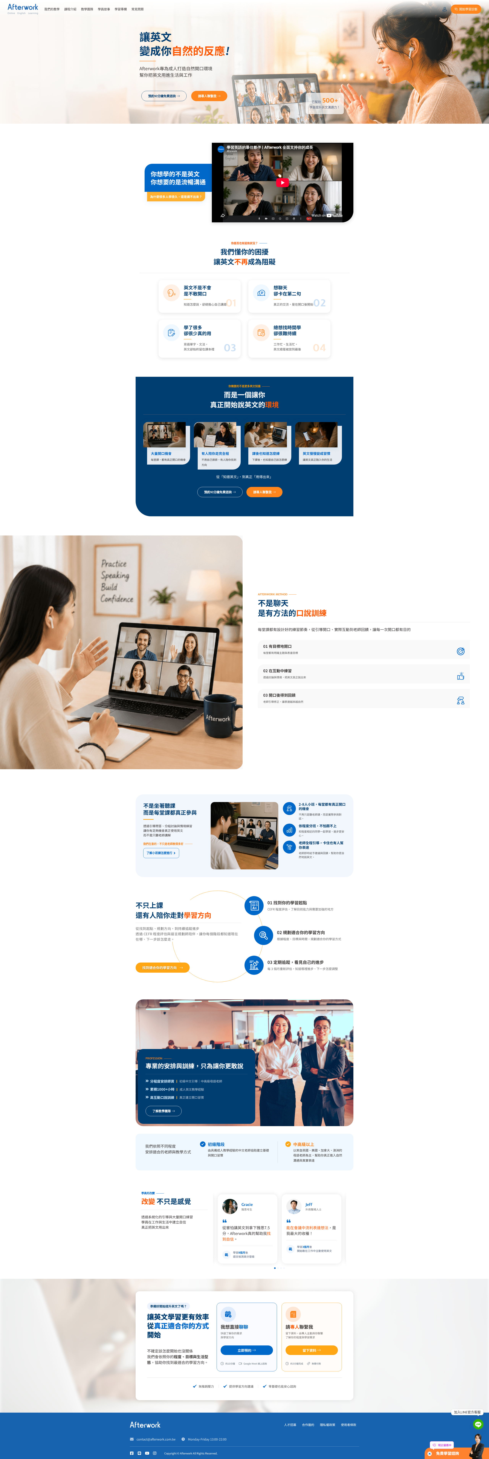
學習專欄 (121, 9)
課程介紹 (70, 9)
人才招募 (290, 1424)
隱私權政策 (327, 1424)
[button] (275, 1268)
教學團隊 (87, 9)
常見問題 (137, 9)
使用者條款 (348, 1424)
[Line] (478, 1424)
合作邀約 (308, 1424)
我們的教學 (52, 9)
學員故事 (104, 9)
